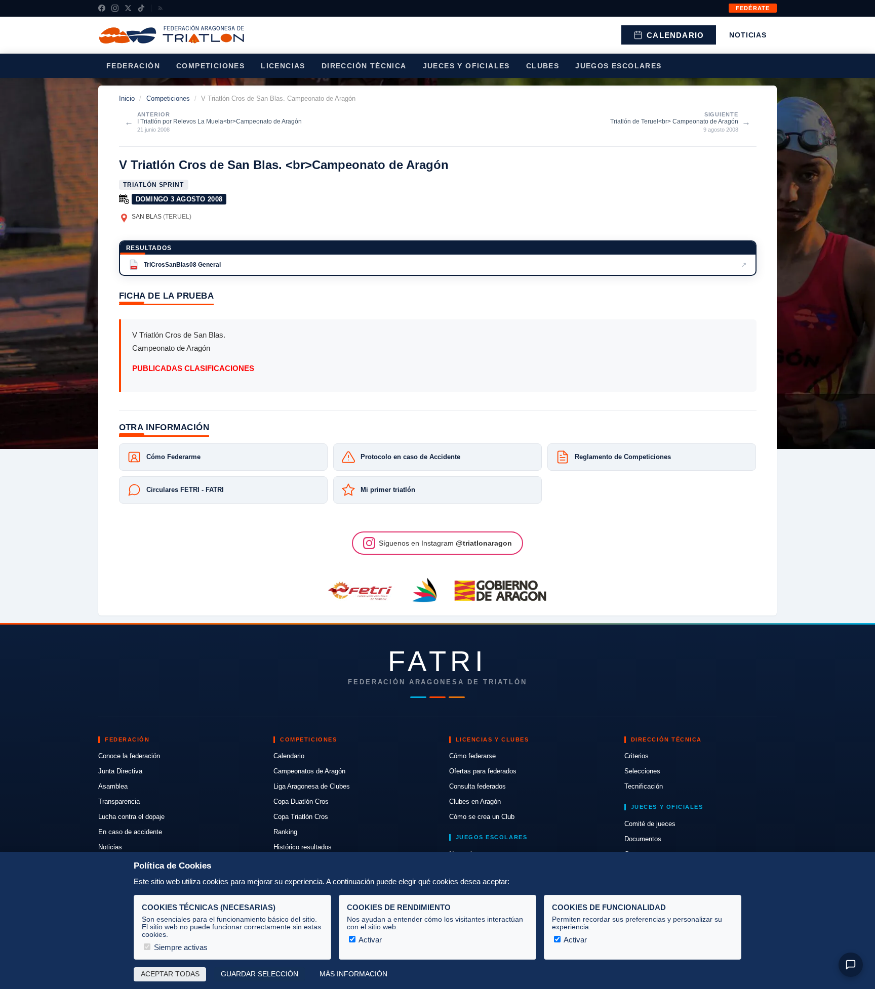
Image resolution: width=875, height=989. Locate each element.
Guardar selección (259, 974)
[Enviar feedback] (851, 965)
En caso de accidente (130, 832)
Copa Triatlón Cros (300, 816)
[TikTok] (141, 8)
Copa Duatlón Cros (301, 801)
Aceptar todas (170, 974)
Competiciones (210, 66)
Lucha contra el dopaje (131, 816)
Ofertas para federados (482, 771)
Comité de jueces (649, 824)
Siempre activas (180, 947)
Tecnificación (643, 786)
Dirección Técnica (364, 66)
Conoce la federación (129, 756)
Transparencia (119, 801)
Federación (133, 66)
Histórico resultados (302, 847)
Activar (369, 939)
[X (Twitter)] (128, 8)
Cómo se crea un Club (481, 816)
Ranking (285, 832)
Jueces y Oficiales (466, 66)
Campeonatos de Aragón (309, 771)
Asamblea (113, 786)
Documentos (642, 839)
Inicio (127, 98)
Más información (353, 974)
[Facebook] (101, 8)
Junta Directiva (120, 771)
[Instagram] (114, 8)
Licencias (283, 66)
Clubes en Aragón (475, 801)
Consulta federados (477, 786)
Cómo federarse (472, 756)
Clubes (542, 66)
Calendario (675, 35)
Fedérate (753, 8)
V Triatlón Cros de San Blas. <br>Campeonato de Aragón (284, 165)
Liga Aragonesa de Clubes (311, 786)
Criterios (636, 756)
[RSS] (160, 8)
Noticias (748, 35)
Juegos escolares (618, 66)
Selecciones (642, 771)
